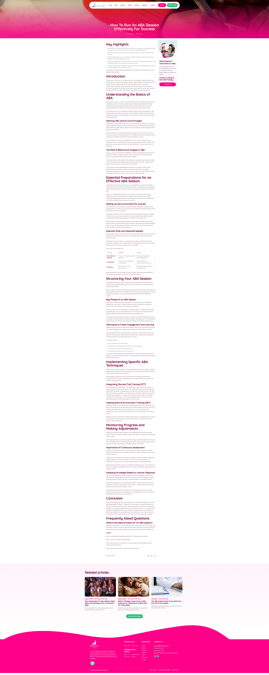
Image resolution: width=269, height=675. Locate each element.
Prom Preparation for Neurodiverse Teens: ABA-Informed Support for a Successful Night (100, 603)
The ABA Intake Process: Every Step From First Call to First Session (166, 602)
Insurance (136, 5)
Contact (162, 5)
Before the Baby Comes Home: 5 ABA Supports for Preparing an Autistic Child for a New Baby (132, 603)
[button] (116, 5)
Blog (106, 598)
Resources (144, 5)
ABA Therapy (130, 34)
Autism (103, 598)
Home (110, 5)
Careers (130, 5)
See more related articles (134, 616)
